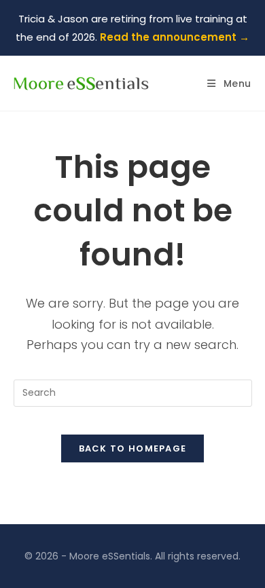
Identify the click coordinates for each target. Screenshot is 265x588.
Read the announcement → (174, 37)
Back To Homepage (133, 448)
